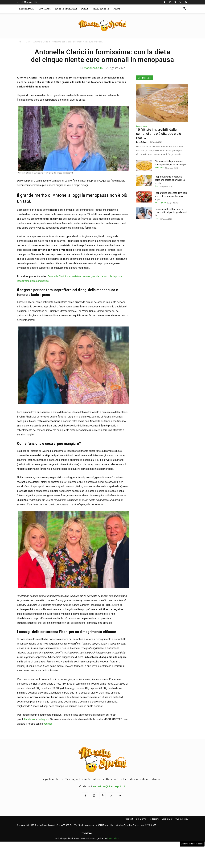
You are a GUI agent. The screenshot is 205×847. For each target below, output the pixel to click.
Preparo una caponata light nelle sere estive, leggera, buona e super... (171, 196)
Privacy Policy (181, 819)
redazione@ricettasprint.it (109, 786)
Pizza (84, 8)
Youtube (48, 723)
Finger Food (26, 8)
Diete (28, 41)
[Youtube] (185, 2)
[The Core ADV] (86, 834)
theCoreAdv (113, 838)
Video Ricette (101, 8)
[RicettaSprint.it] (102, 26)
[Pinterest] (175, 2)
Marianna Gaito (93, 68)
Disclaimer (167, 819)
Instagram (43, 719)
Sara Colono (142, 142)
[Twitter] (180, 2)
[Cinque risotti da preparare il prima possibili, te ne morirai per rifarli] (144, 165)
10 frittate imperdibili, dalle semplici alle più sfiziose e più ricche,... (158, 134)
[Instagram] (169, 2)
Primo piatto (159, 167)
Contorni (44, 8)
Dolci (156, 186)
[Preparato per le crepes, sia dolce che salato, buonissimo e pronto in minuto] (144, 180)
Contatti (129, 819)
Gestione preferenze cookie (192, 844)
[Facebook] (164, 2)
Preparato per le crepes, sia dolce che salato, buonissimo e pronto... (170, 179)
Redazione (154, 819)
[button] (184, 9)
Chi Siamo (141, 819)
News (117, 8)
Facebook (29, 719)
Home (20, 41)
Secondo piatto (141, 126)
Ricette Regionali (66, 8)
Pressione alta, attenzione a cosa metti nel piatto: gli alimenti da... (171, 212)
